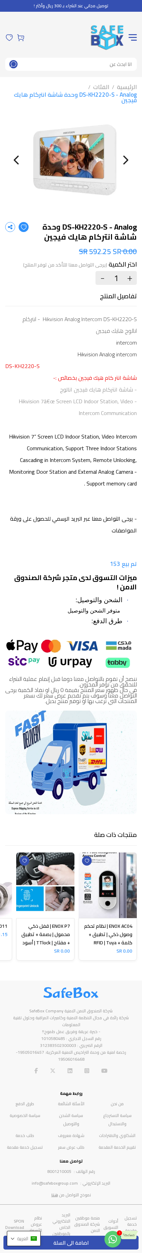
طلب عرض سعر (71, 1147)
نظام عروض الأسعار (35, 1224)
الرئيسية (127, 87)
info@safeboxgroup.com (55, 1183)
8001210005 (59, 1171)
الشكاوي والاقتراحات (117, 1135)
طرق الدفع (25, 1104)
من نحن (117, 1104)
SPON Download (14, 1224)
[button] (23, 1238)
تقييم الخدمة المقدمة (117, 1147)
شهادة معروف (71, 1135)
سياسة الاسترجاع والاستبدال (117, 1119)
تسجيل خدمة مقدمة (25, 1147)
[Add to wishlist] (24, 227)
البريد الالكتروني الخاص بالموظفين (61, 1224)
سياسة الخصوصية (25, 1115)
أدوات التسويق (110, 1224)
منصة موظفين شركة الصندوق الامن (87, 1224)
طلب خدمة (25, 1135)
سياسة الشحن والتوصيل (71, 1119)
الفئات (101, 87)
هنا (54, 1195)
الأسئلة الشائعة (71, 1104)
